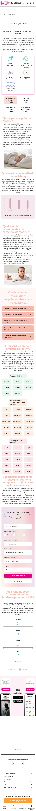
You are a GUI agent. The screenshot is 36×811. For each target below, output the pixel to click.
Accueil (3, 14)
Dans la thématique (9, 557)
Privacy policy (27, 796)
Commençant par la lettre (11, 540)
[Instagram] (18, 763)
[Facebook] (13, 763)
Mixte (27, 535)
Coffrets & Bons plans (11, 773)
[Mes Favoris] (31, 3)
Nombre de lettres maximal (11, 549)
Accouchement (8, 782)
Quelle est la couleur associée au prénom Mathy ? (15, 328)
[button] (4, 806)
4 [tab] (20, 661)
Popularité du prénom (25, 100)
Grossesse (7, 779)
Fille (8, 535)
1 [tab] (15, 661)
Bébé (5, 784)
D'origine (6, 566)
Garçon (18, 535)
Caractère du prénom (10, 109)
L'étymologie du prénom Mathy (13, 314)
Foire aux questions (10, 787)
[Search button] (34, 3)
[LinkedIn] (22, 763)
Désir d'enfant (8, 776)
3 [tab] (18, 661)
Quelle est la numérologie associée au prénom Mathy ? (15, 336)
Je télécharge (5, 689)
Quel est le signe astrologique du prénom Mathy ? (15, 321)
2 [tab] (17, 661)
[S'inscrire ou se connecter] (28, 3)
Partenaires (11, 796)
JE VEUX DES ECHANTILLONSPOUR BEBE (18, 800)
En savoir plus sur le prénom (25, 109)
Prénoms (8, 14)
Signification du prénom (11, 100)
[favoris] (19, 23)
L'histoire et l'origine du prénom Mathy (15, 308)
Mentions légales (19, 796)
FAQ (6, 796)
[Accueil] (12, 3)
